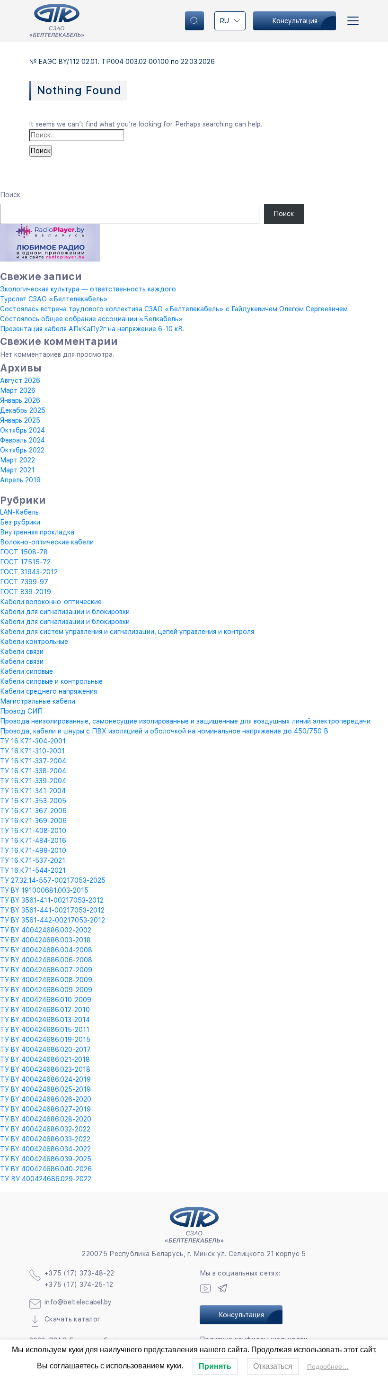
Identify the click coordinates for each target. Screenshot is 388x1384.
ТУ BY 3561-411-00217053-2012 (52, 900)
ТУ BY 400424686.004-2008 (46, 950)
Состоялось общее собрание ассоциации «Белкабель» (91, 319)
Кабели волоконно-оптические (51, 602)
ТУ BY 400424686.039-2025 (45, 1159)
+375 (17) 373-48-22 (79, 1273)
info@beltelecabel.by (78, 1302)
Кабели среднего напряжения (48, 691)
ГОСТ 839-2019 (25, 592)
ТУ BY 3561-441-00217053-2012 (52, 910)
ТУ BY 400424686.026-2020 (45, 1099)
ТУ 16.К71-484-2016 (33, 840)
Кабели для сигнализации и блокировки (65, 611)
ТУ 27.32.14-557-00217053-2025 (53, 880)
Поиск (10, 195)
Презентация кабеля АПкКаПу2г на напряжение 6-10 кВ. (92, 329)
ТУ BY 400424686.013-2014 (45, 1019)
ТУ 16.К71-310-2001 (32, 751)
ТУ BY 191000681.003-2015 (44, 890)
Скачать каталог (72, 1319)
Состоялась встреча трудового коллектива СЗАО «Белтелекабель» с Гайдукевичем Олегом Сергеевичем (174, 309)
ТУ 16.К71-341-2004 (33, 791)
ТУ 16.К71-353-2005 (33, 801)
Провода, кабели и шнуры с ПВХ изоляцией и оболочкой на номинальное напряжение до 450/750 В (164, 731)
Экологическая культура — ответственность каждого (88, 289)
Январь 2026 (20, 400)
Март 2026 (17, 390)
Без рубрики (20, 522)
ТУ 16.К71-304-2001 (33, 741)
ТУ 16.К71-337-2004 (33, 761)
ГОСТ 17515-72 (25, 562)
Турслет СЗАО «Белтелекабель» (54, 299)
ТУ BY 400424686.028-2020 (45, 1119)
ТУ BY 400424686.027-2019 (45, 1109)
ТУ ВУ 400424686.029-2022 (45, 1179)
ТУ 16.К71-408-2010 (33, 830)
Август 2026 (20, 380)
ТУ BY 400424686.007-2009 (46, 970)
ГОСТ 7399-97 (24, 582)
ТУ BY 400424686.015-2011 (44, 1029)
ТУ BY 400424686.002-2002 (45, 930)
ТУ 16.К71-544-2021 (33, 870)
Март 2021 (17, 470)
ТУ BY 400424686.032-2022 (45, 1129)
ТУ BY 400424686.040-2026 (46, 1169)
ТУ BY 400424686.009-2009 (46, 990)
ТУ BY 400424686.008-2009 (46, 980)
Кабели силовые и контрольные (51, 681)
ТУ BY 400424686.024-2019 (45, 1079)
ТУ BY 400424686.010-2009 (45, 1000)
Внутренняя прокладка (37, 532)
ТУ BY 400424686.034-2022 (45, 1149)
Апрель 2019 (20, 480)
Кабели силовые (26, 671)
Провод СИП (21, 711)
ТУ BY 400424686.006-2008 (46, 960)
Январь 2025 (20, 420)
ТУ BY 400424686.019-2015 (45, 1039)
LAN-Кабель (19, 512)
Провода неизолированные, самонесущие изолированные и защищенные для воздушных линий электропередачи (185, 721)
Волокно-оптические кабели (47, 542)
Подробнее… (328, 1366)
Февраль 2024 (22, 440)
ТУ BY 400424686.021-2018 (45, 1059)
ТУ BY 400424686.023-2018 (45, 1069)
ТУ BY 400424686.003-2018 (45, 940)
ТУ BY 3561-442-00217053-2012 (52, 920)
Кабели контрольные (34, 641)
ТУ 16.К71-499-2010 (33, 850)
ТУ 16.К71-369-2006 (33, 820)
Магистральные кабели (37, 701)
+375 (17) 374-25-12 (78, 1284)
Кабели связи (22, 651)
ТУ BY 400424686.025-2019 (45, 1089)
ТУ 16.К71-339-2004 (33, 781)
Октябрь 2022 (22, 450)
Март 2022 (17, 460)
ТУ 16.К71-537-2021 (32, 860)
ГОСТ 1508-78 (24, 552)
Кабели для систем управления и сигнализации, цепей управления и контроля (127, 631)
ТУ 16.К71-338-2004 (33, 771)
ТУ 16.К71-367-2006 (33, 810)
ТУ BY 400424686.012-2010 (45, 1009)
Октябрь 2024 (22, 430)
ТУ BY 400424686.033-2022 (45, 1139)
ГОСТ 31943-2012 (29, 572)
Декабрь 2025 (22, 410)
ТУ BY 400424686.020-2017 (45, 1049)
